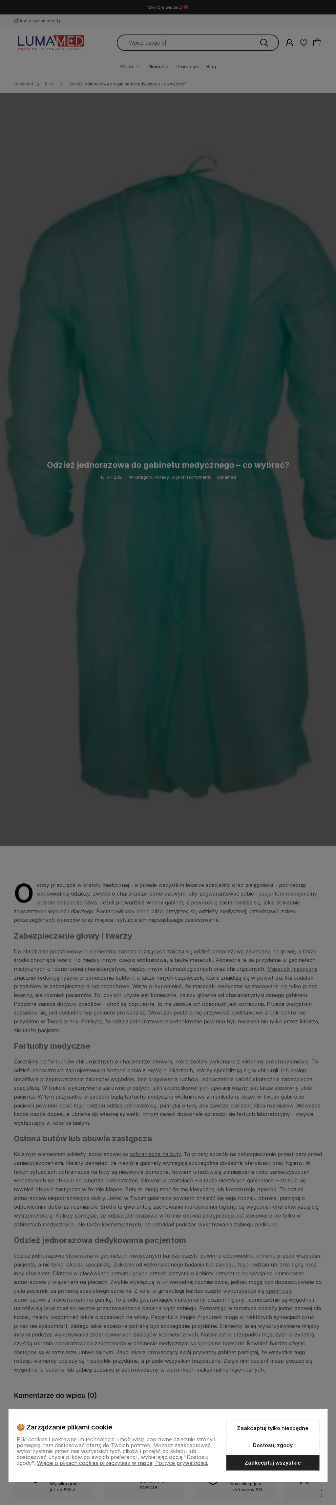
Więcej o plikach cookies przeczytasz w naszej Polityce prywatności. (122, 1463)
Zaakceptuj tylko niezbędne (272, 1428)
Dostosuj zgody (273, 1445)
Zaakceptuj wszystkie (272, 1462)
